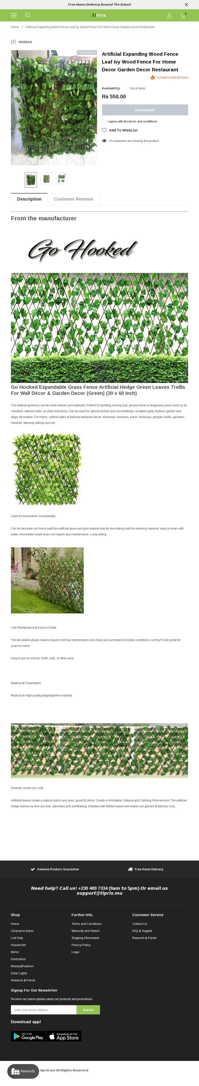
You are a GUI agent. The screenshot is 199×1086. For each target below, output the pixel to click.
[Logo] (99, 15)
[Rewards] (23, 1071)
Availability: (111, 88)
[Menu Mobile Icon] (14, 15)
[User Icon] (169, 15)
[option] (99, 4)
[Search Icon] (27, 15)
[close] (186, 4)
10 (110, 141)
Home (15, 27)
